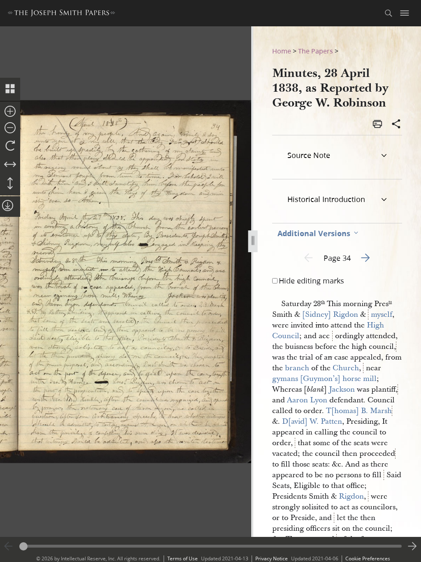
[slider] (210, 546)
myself (381, 314)
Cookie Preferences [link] (367, 558)
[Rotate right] (10, 146)
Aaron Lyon (307, 400)
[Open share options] (396, 124)
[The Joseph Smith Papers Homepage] (61, 14)
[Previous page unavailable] (8, 546)
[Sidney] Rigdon (330, 314)
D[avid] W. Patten (312, 421)
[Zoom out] (10, 128)
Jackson (342, 389)
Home (281, 51)
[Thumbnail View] (10, 89)
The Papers (315, 51)
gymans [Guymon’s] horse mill (324, 379)
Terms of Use (182, 558)
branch (297, 368)
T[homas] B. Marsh (359, 411)
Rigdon (351, 496)
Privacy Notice (271, 558)
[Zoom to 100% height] (10, 184)
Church (346, 368)
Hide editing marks (311, 280)
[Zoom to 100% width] (10, 165)
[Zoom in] (10, 111)
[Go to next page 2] (412, 546)
